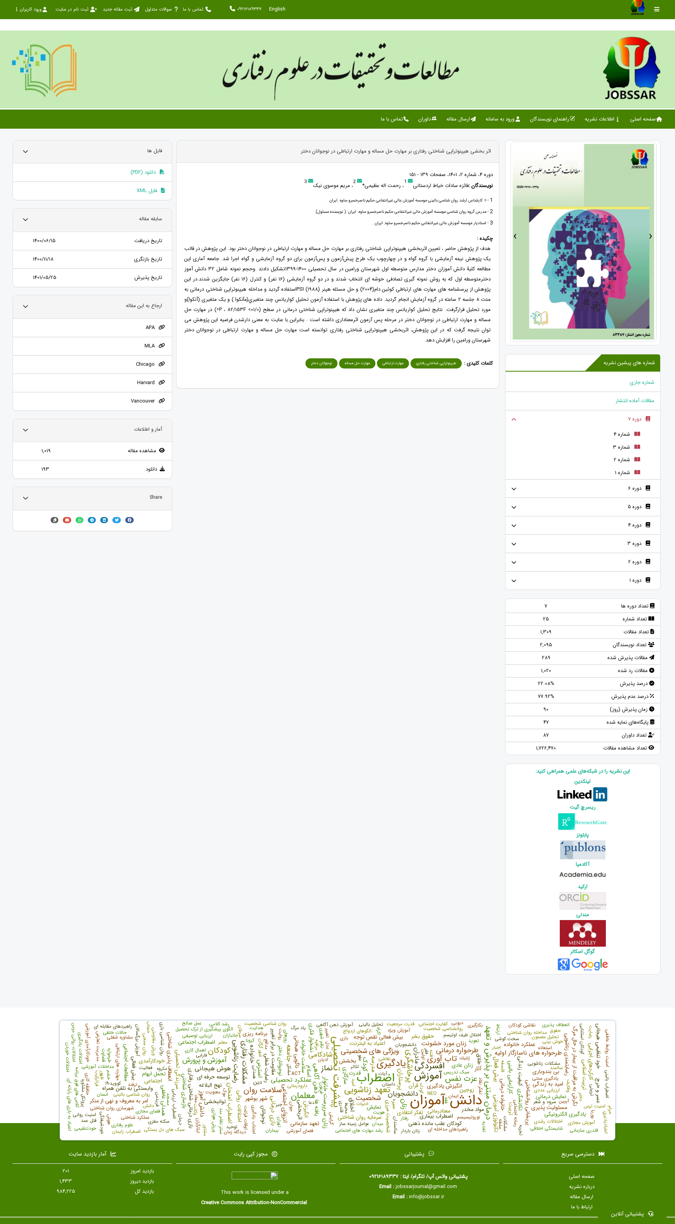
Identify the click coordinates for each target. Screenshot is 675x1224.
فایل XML (148, 191)
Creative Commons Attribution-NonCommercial (255, 1203)
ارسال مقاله (581, 1197)
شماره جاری (642, 382)
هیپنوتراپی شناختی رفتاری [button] (436, 363)
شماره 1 (622, 473)
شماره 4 (622, 434)
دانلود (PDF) (143, 172)
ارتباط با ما (582, 1207)
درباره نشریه (582, 1187)
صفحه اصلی (582, 1176)
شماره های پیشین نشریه (629, 363)
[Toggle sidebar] (657, 9)
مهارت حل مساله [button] (357, 363)
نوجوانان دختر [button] (321, 363)
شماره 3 (621, 447)
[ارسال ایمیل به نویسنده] (410, 182)
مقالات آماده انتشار (635, 401)
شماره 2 (622, 460)
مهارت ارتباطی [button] (393, 363)
